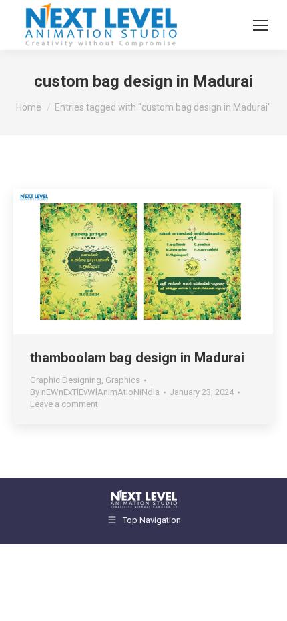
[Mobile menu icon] (260, 25)
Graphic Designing (65, 380)
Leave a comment (64, 404)
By (95, 392)
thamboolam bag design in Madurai (137, 358)
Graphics (122, 380)
